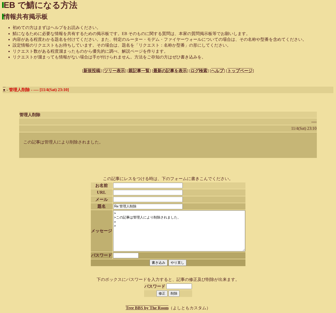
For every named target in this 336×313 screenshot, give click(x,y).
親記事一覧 (139, 70)
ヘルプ (217, 70)
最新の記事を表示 (170, 70)
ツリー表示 (114, 70)
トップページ (240, 70)
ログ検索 (199, 70)
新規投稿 (91, 70)
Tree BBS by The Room (147, 308)
